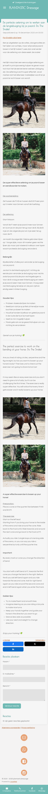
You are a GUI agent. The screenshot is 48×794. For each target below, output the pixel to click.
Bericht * (6, 686)
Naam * (6, 662)
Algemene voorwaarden (11, 728)
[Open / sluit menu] (4, 7)
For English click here (12, 38)
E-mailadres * (9, 674)
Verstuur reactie (12, 706)
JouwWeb (13, 781)
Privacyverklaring (28, 728)
